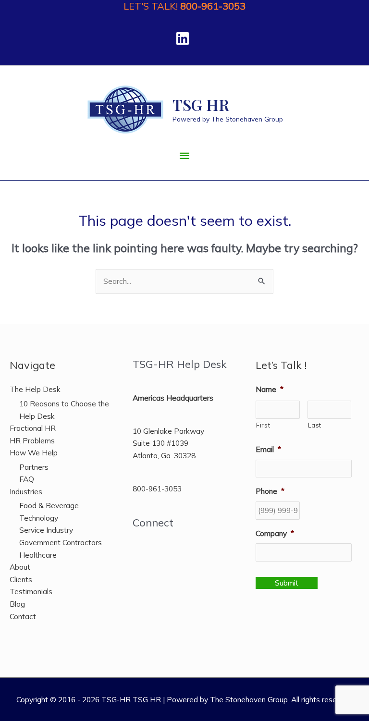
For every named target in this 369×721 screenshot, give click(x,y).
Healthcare (38, 555)
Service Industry (46, 530)
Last (315, 425)
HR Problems (32, 440)
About (20, 567)
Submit (286, 582)
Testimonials (31, 591)
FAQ (26, 479)
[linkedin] (184, 38)
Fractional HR (33, 428)
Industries (26, 491)
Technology (38, 518)
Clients (21, 579)
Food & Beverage (49, 505)
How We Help (34, 452)
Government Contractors (60, 542)
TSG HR (200, 104)
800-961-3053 (213, 6)
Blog (17, 604)
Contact (23, 616)
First (263, 425)
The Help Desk (35, 389)
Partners (34, 467)
